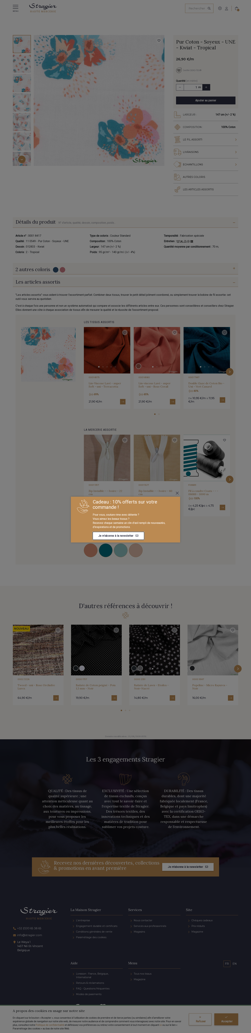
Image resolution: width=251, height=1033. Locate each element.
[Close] (177, 493)
